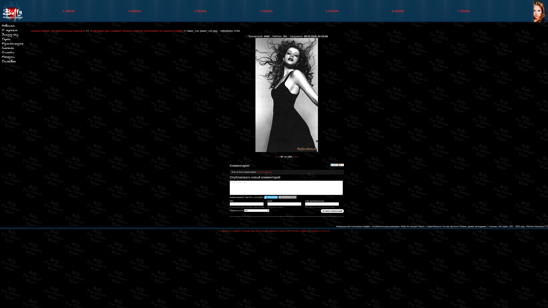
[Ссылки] (8, 54)
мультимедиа (269, 231)
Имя (231, 201)
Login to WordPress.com (287, 197)
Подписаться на (237, 210)
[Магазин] (8, 49)
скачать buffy (284, 231)
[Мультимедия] (12, 45)
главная (224, 231)
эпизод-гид (248, 231)
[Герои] (6, 40)
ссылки (324, 231)
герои (257, 231)
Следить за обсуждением (341, 165)
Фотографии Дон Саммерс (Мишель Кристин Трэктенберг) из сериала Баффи (136, 31)
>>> (296, 157)
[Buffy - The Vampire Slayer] (11, 21)
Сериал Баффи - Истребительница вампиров (58, 31)
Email (269, 201)
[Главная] (8, 27)
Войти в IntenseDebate (271, 197)
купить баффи (300, 231)
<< (276, 157)
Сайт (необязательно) (314, 201)
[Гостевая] (8, 63)
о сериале (235, 231)
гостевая (314, 231)
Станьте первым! (264, 172)
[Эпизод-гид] (10, 36)
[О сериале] (9, 31)
